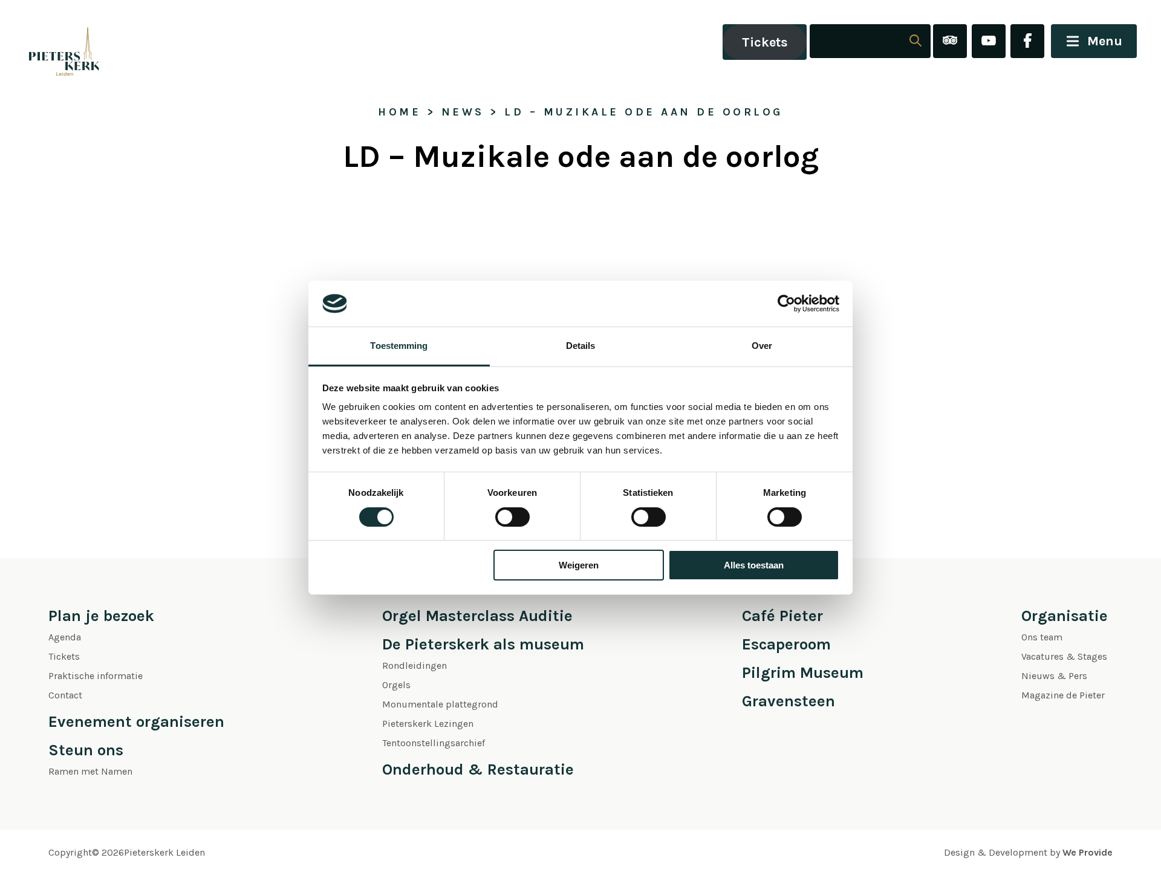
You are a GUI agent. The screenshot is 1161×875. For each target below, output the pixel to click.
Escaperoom (786, 644)
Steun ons (85, 750)
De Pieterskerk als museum (483, 644)
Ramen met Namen (90, 771)
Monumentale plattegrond (440, 704)
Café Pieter (782, 616)
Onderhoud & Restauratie (478, 769)
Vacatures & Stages (1064, 656)
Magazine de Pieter (1063, 695)
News (462, 112)
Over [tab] (762, 345)
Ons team (1041, 637)
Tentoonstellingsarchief (433, 743)
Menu (1104, 41)
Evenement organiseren (136, 721)
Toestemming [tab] (399, 345)
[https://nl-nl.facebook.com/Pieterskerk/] (1027, 42)
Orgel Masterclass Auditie (477, 616)
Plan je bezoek (101, 616)
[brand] (51, 42)
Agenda (64, 637)
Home (399, 112)
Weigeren (579, 565)
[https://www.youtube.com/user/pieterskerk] (988, 42)
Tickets (765, 42)
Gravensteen (788, 701)
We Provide (1087, 852)
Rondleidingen (414, 665)
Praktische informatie (95, 675)
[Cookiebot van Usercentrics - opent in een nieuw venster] (786, 303)
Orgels (396, 685)
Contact (65, 695)
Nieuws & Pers (1054, 675)
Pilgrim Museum (802, 672)
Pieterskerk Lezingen (427, 723)
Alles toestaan (754, 565)
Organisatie (1064, 616)
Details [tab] (581, 345)
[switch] (512, 517)
